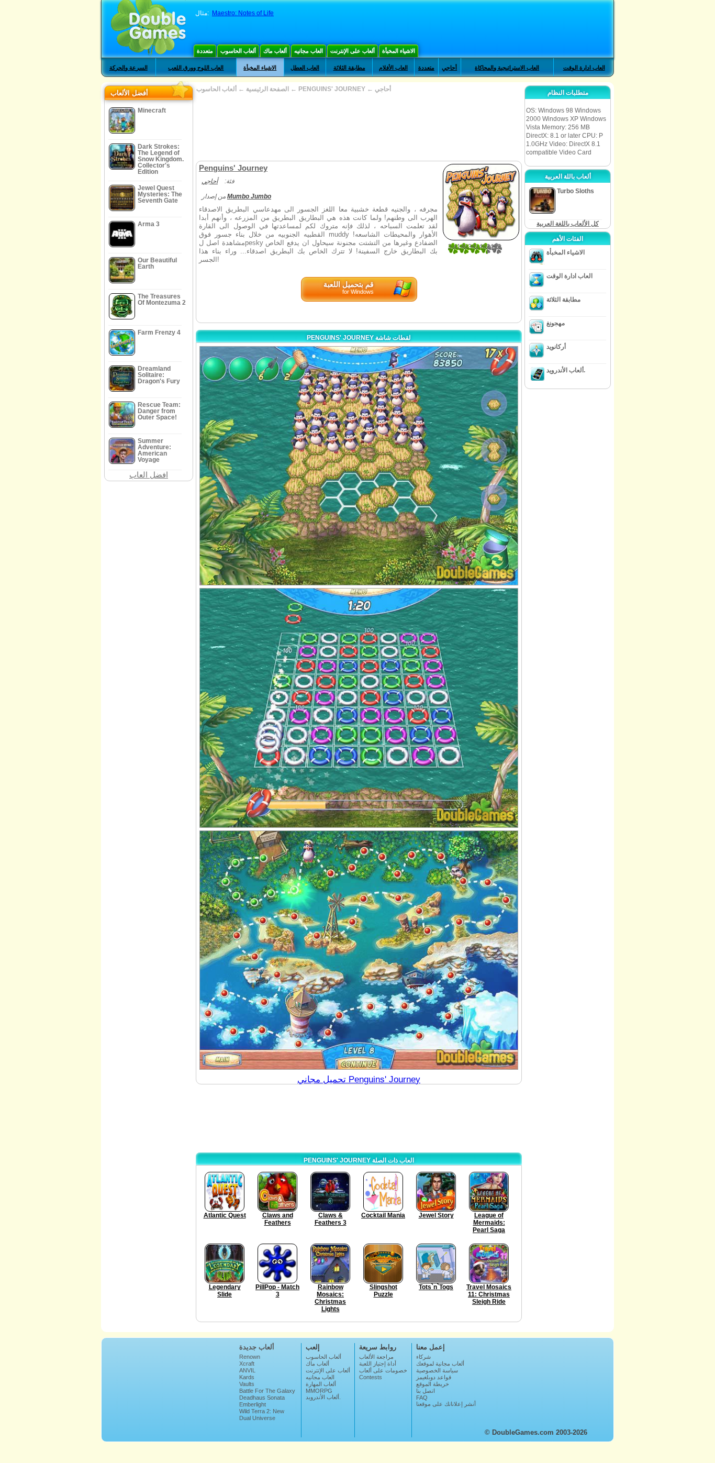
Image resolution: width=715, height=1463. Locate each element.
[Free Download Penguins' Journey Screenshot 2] (358, 707)
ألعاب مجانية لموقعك (440, 1363)
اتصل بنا (425, 1391)
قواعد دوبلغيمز (433, 1377)
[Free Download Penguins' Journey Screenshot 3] (358, 950)
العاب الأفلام (393, 67)
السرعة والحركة (128, 67)
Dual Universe (257, 1418)
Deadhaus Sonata (262, 1397)
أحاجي (449, 67)
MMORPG (319, 1391)
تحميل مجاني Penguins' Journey (358, 1079)
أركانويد (556, 346)
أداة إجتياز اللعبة (377, 1363)
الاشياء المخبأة (398, 51)
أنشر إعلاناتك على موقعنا (446, 1404)
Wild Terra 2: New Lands (261, 1414)
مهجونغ (555, 323)
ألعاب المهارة (321, 1384)
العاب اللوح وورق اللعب (196, 67)
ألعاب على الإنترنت (352, 51)
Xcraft (246, 1363)
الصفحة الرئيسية (267, 89)
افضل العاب (148, 474)
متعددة (205, 51)
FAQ (422, 1397)
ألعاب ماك (275, 51)
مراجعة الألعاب (376, 1357)
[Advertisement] (358, 126)
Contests (370, 1377)
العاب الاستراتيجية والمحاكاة (507, 67)
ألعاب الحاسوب (238, 51)
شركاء (423, 1357)
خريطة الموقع (432, 1384)
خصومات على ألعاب (383, 1370)
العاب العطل (305, 67)
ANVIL (247, 1370)
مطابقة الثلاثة (349, 67)
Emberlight (252, 1404)
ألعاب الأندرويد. (565, 370)
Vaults (246, 1384)
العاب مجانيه (308, 51)
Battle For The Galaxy (267, 1391)
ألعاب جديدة (256, 1347)
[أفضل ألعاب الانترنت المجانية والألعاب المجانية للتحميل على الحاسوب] (148, 29)
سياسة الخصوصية (437, 1370)
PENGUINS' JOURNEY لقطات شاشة (359, 337)
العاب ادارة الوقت (584, 67)
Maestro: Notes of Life (243, 13)
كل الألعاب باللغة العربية (568, 223)
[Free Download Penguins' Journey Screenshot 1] (358, 465)
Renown (249, 1357)
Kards (246, 1377)
